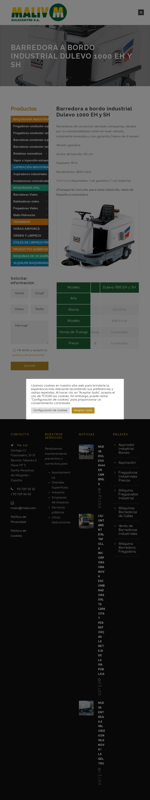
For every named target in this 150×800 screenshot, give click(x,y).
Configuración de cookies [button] (50, 410)
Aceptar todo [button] (83, 410)
